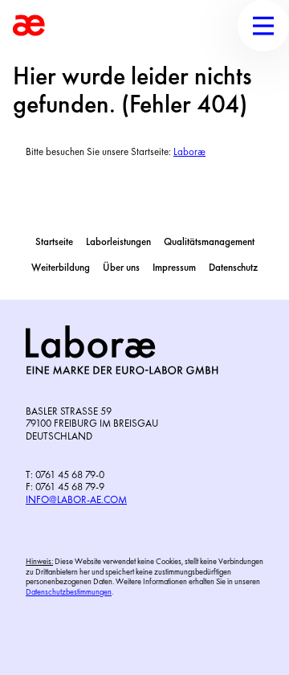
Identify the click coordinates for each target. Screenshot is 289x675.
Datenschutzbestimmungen (69, 592)
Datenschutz (233, 268)
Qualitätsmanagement (209, 242)
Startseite (54, 242)
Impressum (174, 268)
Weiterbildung (60, 268)
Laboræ (189, 152)
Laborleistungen (118, 242)
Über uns (121, 268)
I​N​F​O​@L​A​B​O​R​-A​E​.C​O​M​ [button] (76, 500)
